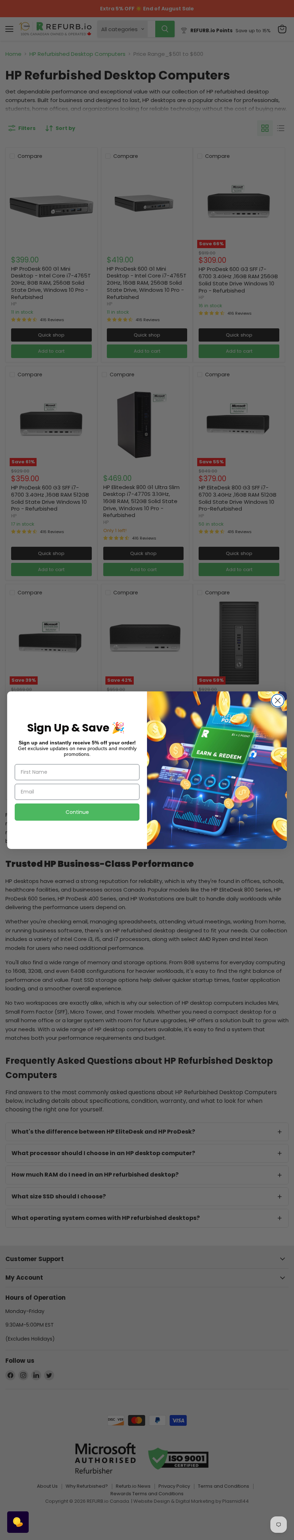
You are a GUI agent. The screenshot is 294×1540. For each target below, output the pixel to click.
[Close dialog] (277, 700)
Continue (77, 812)
